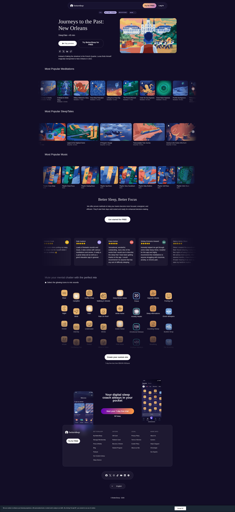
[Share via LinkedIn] (67, 51)
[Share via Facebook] (59, 51)
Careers (152, 439)
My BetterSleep (97, 435)
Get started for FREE (117, 219)
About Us (153, 435)
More (131, 12)
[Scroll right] (193, 88)
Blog (94, 448)
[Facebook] (106, 475)
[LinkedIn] (125, 475)
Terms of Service (136, 439)
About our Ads (135, 448)
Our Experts (153, 452)
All (101, 12)
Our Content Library (99, 456)
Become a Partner (117, 443)
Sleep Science (97, 460)
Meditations (123, 12)
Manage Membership (99, 439)
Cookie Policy (135, 443)
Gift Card (115, 435)
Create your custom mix (117, 357)
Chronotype (153, 448)
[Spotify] (128, 475)
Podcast (95, 452)
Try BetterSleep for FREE (90, 43)
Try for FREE (149, 6)
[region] (117, 508)
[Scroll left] (41, 88)
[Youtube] (121, 475)
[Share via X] (63, 51)
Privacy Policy (135, 435)
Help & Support (154, 443)
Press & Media (97, 443)
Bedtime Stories (110, 12)
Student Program (117, 448)
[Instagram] (114, 475)
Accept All (180, 508)
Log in (161, 6)
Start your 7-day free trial (117, 411)
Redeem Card (116, 439)
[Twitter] (110, 475)
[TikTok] (117, 475)
